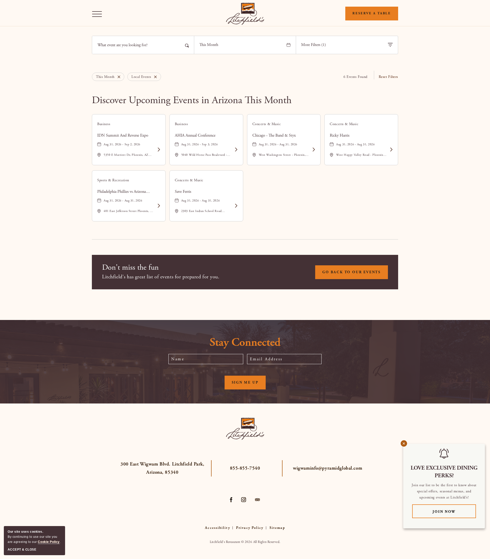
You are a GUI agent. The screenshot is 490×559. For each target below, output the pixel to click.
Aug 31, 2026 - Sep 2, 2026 (122, 144)
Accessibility (217, 528)
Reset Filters (388, 77)
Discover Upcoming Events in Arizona (192, 100)
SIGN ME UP (249, 384)
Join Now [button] (454, 511)
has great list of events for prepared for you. (160, 277)
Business (104, 124)
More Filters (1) (313, 44)
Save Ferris (183, 191)
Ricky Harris (339, 135)
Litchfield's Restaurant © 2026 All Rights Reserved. (245, 542)
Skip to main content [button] (21, 4)
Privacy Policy (249, 528)
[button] (98, 13)
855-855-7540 (245, 468)
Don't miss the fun (130, 267)
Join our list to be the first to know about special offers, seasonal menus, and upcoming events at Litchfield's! (444, 491)
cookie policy (48, 542)
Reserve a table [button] (371, 13)
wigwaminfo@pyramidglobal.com (327, 468)
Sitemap (277, 528)
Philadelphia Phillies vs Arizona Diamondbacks (121, 192)
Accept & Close (22, 549)
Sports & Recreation (113, 180)
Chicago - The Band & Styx (274, 135)
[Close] (117, 77)
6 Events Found (356, 77)
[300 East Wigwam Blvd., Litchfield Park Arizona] (245, 14)
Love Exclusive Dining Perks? (444, 472)
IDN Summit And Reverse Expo (122, 135)
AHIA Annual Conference (195, 135)
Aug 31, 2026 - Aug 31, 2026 (278, 144)
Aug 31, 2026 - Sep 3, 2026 (199, 144)
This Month (208, 44)
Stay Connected (245, 343)
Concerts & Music (266, 124)
